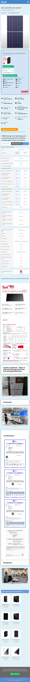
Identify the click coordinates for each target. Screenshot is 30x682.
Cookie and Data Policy (12, 680)
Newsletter (26, 680)
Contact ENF (20, 680)
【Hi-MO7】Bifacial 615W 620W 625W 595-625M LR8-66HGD (15, 53)
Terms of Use (4, 680)
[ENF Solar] (4, 2)
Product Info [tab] (6, 143)
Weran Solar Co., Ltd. (7, 54)
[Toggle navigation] (28, 1)
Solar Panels (4, 13)
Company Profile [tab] (17, 143)
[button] (1, 387)
